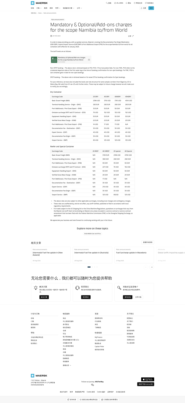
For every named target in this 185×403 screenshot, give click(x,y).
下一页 (151, 267)
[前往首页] (39, 377)
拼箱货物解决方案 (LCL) (71, 340)
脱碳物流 (66, 358)
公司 (78, 8)
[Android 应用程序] (145, 384)
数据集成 (98, 343)
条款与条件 (64, 392)
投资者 (129, 324)
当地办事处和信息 (37, 337)
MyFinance (98, 337)
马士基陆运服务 (68, 355)
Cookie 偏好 (101, 392)
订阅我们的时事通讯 (111, 399)
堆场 (64, 349)
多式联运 (66, 324)
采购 (128, 327)
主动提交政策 (120, 392)
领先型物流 (67, 327)
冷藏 (64, 352)
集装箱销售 (131, 330)
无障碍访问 (131, 340)
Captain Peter (99, 346)
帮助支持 (139, 3)
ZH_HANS (119, 3)
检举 (71, 392)
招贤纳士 (130, 318)
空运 (64, 334)
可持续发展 (131, 337)
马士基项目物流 (68, 346)
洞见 (96, 324)
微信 (92, 385)
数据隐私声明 (80, 392)
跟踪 (51, 8)
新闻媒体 (130, 334)
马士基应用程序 (100, 340)
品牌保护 (110, 392)
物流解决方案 (67, 8)
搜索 (109, 3)
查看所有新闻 (147, 242)
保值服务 (66, 361)
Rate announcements (50, 13)
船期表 (33, 327)
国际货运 (33, 13)
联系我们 (150, 3)
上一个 (146, 267)
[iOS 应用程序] (147, 379)
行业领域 (98, 321)
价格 (32, 8)
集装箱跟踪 (35, 324)
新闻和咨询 (99, 318)
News (40, 13)
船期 (45, 8)
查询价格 (128, 297)
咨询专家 (73, 399)
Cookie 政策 (91, 392)
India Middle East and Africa (92, 234)
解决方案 (44, 297)
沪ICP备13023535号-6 (38, 383)
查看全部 (66, 365)
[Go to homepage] (39, 3)
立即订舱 (138, 297)
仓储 (64, 330)
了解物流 (98, 327)
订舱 (38, 8)
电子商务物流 (67, 337)
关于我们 (130, 321)
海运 (64, 318)
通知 (128, 2)
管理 (56, 8)
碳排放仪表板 (99, 350)
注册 (144, 8)
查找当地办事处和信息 (90, 399)
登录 (151, 8)
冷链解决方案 (67, 343)
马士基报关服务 (68, 321)
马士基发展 (131, 343)
